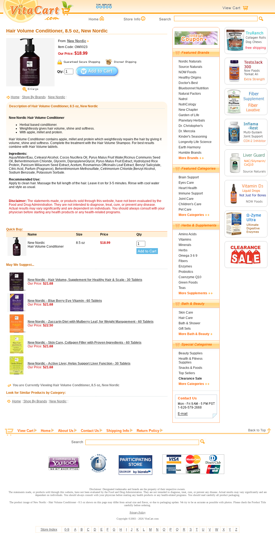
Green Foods (188, 282)
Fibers (183, 261)
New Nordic (56, 97)
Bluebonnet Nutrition (194, 88)
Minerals (185, 245)
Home (15, 97)
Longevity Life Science (195, 142)
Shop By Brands (34, 97)
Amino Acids (188, 234)
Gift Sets (185, 328)
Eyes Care (186, 183)
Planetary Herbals (192, 120)
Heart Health (188, 188)
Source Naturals (190, 67)
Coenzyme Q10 (190, 277)
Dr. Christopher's (191, 126)
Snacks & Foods (190, 368)
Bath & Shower (189, 323)
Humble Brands (190, 153)
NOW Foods (187, 72)
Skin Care (186, 312)
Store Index (49, 529)
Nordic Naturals (190, 61)
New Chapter (188, 110)
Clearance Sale (190, 378)
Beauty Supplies (190, 353)
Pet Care (185, 209)
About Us (65, 431)
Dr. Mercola (187, 131)
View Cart (25, 431)
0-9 (66, 529)
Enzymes (185, 266)
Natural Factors (190, 93)
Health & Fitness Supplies (190, 360)
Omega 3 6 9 (188, 256)
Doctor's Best (188, 83)
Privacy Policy (138, 512)
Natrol (183, 99)
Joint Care (186, 199)
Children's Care (190, 204)
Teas (182, 288)
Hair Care (186, 318)
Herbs (183, 250)
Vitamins (185, 239)
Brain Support (189, 177)
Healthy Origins (190, 77)
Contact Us (90, 431)
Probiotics (186, 272)
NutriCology (187, 104)
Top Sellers (187, 373)
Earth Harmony (190, 147)
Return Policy (148, 431)
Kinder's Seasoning (193, 136)
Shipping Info (117, 431)
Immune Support (191, 193)
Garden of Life (189, 115)
